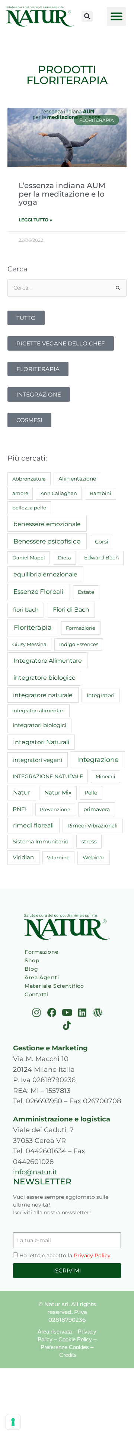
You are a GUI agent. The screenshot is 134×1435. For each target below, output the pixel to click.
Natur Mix (57, 792)
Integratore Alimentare (47, 660)
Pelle (90, 792)
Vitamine (58, 857)
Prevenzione (55, 809)
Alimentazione (77, 479)
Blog (31, 969)
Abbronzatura (29, 479)
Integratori (101, 695)
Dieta (64, 558)
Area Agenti (42, 977)
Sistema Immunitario (40, 841)
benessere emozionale (47, 524)
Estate (86, 592)
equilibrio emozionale (45, 574)
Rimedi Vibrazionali (92, 825)
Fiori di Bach (71, 609)
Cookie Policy (75, 1339)
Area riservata (55, 1331)
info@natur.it (35, 1172)
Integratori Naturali (41, 742)
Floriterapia (33, 627)
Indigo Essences (78, 644)
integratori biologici (39, 725)
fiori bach (26, 609)
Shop (32, 960)
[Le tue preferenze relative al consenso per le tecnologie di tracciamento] (13, 1422)
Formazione (80, 628)
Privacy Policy (92, 1255)
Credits (68, 1355)
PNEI (20, 809)
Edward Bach (101, 557)
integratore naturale (43, 695)
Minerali (105, 776)
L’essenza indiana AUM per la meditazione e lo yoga (62, 194)
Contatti (36, 994)
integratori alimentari (38, 710)
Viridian (23, 857)
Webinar (94, 857)
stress (89, 841)
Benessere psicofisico (47, 541)
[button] (87, 16)
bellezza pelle (29, 508)
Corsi (101, 542)
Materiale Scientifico (54, 986)
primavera (96, 809)
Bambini (100, 493)
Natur (21, 792)
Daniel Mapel (28, 558)
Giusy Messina (29, 644)
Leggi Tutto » (35, 220)
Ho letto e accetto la (65, 1255)
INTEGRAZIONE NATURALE (48, 776)
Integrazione (98, 759)
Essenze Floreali (38, 591)
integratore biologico (44, 677)
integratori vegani (37, 759)
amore (20, 493)
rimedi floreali (33, 825)
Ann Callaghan (59, 493)
